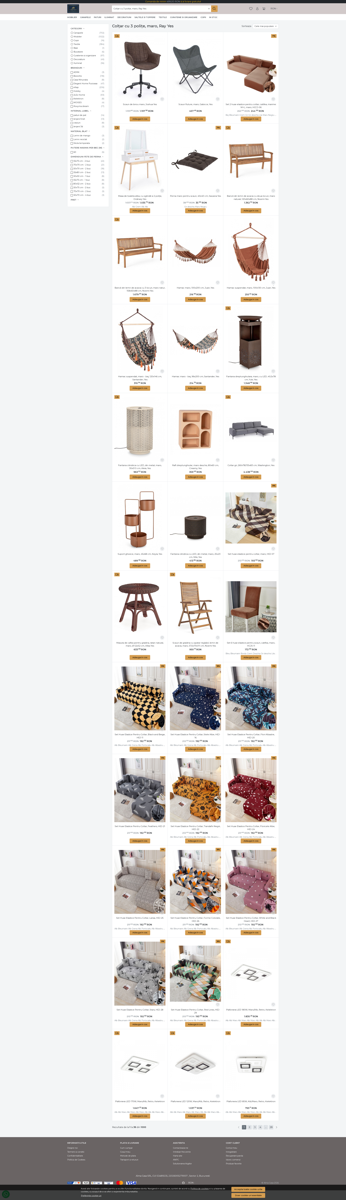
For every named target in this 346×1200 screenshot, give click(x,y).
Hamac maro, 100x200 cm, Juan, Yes (195, 287)
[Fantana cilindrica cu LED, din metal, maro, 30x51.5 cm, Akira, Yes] (139, 429)
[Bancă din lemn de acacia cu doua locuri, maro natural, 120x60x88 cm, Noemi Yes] (251, 160)
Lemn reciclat (80, 139)
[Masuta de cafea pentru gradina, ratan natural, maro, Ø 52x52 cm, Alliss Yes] (139, 607)
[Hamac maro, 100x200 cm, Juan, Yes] (195, 252)
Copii (203, 17)
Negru (271, 115)
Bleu (228, 653)
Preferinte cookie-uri (91, 1195)
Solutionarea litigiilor (182, 1163)
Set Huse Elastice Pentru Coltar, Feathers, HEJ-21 (140, 826)
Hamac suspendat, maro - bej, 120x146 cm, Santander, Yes (140, 378)
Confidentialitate (75, 1156)
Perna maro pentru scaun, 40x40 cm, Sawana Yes (195, 196)
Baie (76, 48)
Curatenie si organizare (183, 17)
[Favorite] (251, 8)
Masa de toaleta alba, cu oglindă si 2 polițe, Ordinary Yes (140, 197)
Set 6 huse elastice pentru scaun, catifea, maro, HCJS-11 (251, 644)
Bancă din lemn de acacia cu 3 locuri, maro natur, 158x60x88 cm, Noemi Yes (140, 289)
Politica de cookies (199, 1188)
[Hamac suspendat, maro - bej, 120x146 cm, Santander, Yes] (139, 340)
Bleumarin (234, 115)
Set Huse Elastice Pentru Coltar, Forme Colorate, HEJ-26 (195, 919)
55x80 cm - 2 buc (82, 172)
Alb (133, 206)
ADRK (76, 72)
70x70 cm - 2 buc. (82, 191)
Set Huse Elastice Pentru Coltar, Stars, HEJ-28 (140, 1009)
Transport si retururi (129, 1159)
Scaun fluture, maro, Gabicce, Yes (195, 104)
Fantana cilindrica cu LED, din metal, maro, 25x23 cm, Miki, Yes (195, 555)
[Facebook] (183, 1183)
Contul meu (231, 1148)
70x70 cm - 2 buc (82, 165)
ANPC (176, 1159)
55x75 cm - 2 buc (82, 161)
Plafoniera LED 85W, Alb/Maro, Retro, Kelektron (251, 1101)
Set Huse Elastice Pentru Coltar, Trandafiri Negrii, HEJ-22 (195, 828)
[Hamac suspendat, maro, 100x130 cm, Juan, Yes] (251, 252)
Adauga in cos (139, 119)
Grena (134, 745)
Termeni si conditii (75, 1152)
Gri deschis (253, 115)
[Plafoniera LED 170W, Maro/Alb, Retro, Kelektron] (139, 1065)
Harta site (177, 1156)
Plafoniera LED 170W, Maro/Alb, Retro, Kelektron (140, 1101)
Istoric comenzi (233, 1159)
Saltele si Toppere (144, 17)
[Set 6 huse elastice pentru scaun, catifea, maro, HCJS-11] (251, 607)
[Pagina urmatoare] (276, 1127)
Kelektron (78, 98)
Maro (265, 115)
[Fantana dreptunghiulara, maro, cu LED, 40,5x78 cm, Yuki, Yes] (251, 340)
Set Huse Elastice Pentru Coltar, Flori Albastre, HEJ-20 (251, 736)
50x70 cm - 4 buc (82, 195)
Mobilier (72, 17)
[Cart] (264, 8)
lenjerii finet (79, 119)
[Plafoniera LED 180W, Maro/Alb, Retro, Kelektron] (251, 974)
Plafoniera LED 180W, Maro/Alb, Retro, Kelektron (251, 1009)
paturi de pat (80, 115)
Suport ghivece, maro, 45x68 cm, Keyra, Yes (140, 554)
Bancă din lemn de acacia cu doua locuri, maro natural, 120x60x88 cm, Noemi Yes (251, 197)
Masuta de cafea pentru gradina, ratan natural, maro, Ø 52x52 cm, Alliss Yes (140, 644)
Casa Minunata (81, 80)
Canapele (85, 17)
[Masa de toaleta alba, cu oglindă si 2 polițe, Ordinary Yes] (139, 160)
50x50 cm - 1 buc (82, 176)
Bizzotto (78, 76)
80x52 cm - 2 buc (82, 184)
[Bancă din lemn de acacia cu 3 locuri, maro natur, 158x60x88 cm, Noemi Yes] (139, 252)
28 (271, 1127)
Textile (163, 17)
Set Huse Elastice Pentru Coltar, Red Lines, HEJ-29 (195, 1011)
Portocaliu (146, 745)
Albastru (159, 745)
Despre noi (72, 1148)
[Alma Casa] (73, 8)
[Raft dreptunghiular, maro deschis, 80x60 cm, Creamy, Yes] (195, 429)
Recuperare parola (234, 1156)
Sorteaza (246, 26)
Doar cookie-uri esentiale (248, 1195)
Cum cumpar (126, 1148)
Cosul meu (125, 1152)
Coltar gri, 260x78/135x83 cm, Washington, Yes (251, 465)
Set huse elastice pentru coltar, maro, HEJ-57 (251, 554)
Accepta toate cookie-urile (248, 1189)
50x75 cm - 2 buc (82, 187)
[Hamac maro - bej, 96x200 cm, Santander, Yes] (195, 340)
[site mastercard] (119, 1183)
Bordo (244, 653)
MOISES (78, 102)
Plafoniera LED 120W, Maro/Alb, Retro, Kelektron (195, 1101)
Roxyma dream (81, 106)
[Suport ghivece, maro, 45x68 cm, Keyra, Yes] (139, 518)
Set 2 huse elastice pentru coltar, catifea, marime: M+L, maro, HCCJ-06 (251, 106)
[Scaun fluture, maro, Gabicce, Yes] (195, 68)
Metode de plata (128, 1156)
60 (75, 152)
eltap (76, 87)
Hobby (77, 91)
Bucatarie (78, 52)
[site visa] (131, 1183)
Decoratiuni (124, 17)
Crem (242, 115)
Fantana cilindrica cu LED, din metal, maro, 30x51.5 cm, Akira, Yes (140, 467)
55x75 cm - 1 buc (82, 180)
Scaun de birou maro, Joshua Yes (140, 104)
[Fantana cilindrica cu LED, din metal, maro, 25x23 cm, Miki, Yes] (195, 518)
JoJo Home (79, 95)
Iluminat (109, 17)
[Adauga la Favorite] (162, 99)
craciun (77, 123)
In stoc (213, 17)
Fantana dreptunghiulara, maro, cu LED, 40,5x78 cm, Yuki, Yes (251, 378)
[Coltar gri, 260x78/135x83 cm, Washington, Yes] (251, 429)
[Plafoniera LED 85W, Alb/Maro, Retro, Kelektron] (251, 1065)
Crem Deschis (253, 653)
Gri (246, 115)
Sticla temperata (82, 143)
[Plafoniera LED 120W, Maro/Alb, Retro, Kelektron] (195, 1065)
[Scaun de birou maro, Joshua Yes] (139, 68)
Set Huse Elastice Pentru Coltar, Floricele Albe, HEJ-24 (251, 828)
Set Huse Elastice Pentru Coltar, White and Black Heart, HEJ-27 (251, 919)
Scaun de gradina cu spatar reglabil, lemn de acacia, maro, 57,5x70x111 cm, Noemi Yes (195, 644)
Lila (260, 115)
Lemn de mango (82, 135)
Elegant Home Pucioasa (85, 83)
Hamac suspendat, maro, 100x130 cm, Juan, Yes (251, 287)
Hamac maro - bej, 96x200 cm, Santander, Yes (195, 376)
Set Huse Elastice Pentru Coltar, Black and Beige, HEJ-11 (140, 736)
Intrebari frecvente (182, 1152)
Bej (227, 115)
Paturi (97, 17)
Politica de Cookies (76, 1159)
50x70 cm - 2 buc (82, 168)
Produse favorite (234, 1163)
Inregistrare (231, 1152)
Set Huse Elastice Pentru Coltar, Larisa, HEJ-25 (140, 918)
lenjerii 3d (78, 126)
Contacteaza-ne (180, 1148)
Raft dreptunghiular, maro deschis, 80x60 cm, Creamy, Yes (195, 467)
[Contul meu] (257, 8)
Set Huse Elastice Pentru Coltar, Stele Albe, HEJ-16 (195, 736)
